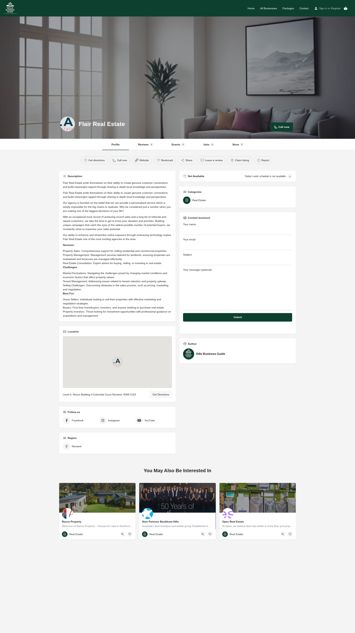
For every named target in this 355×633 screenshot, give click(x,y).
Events (178, 144)
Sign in (323, 8)
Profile (115, 144)
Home (251, 8)
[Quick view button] (123, 534)
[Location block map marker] (117, 362)
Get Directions (161, 394)
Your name (189, 224)
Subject (187, 254)
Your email (189, 239)
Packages (288, 8)
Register (336, 8)
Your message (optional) (197, 269)
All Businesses (268, 8)
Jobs (208, 144)
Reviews (145, 144)
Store (237, 144)
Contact (304, 8)
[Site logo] (10, 7)
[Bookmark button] (130, 534)
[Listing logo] (67, 124)
